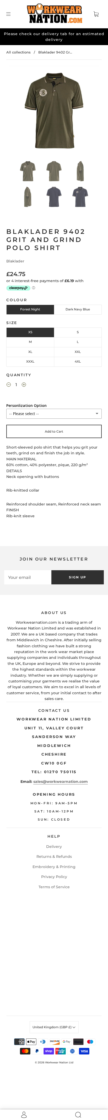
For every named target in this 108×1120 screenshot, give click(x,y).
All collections (18, 52)
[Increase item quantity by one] (24, 385)
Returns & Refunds (54, 856)
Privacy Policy (54, 876)
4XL (78, 361)
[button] (18, 111)
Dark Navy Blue (78, 309)
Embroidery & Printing (54, 866)
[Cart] (96, 14)
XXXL (30, 361)
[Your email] (27, 577)
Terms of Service (54, 887)
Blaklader (15, 261)
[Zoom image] (54, 111)
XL (30, 352)
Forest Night (30, 309)
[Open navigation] (12, 14)
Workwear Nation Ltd (59, 1062)
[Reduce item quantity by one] (8, 385)
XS (30, 332)
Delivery (54, 846)
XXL (78, 352)
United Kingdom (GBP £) (52, 1027)
